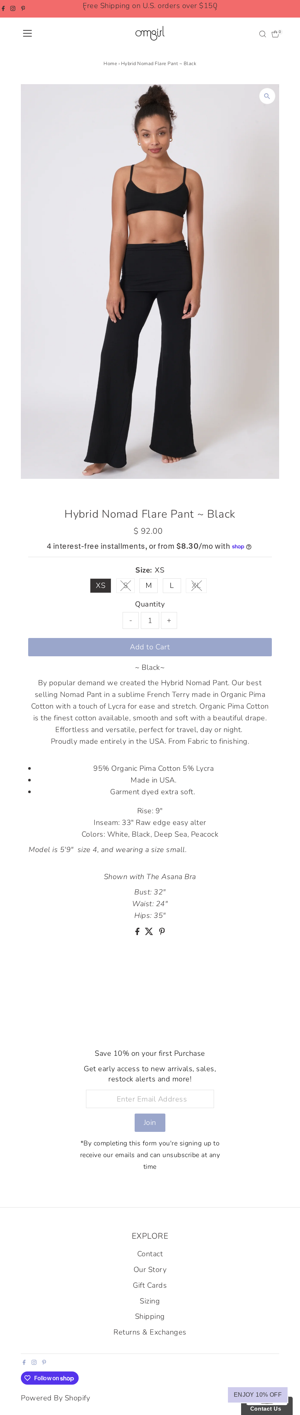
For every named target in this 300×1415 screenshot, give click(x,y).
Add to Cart (150, 647)
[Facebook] (3, 9)
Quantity (150, 604)
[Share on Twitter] (150, 933)
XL (199, 587)
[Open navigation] (27, 34)
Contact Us (264, 1408)
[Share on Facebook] (138, 933)
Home (110, 63)
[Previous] (84, 9)
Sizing (150, 1301)
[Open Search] (262, 34)
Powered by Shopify (55, 1398)
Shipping (150, 1316)
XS (100, 585)
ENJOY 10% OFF (258, 1395)
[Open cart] (275, 34)
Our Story (150, 1270)
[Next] (215, 9)
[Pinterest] (23, 9)
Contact (150, 1254)
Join (150, 1122)
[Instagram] (12, 9)
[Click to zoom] (267, 96)
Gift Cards (150, 1285)
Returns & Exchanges (150, 1332)
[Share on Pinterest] (162, 933)
